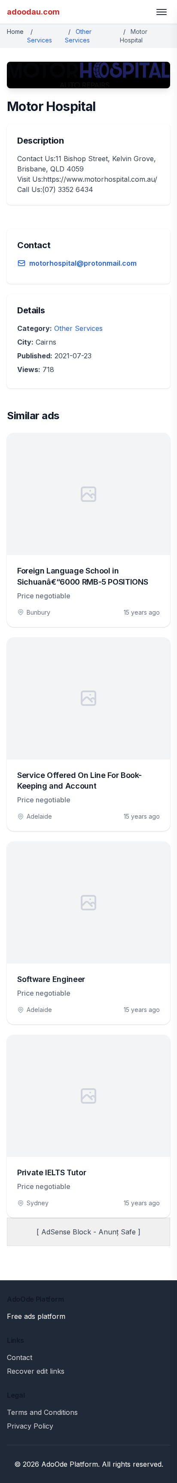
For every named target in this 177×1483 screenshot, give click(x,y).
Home (15, 31)
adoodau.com (33, 11)
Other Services (78, 328)
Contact (19, 1357)
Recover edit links (35, 1371)
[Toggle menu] (161, 12)
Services (39, 40)
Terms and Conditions (42, 1412)
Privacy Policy (30, 1426)
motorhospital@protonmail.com (83, 263)
